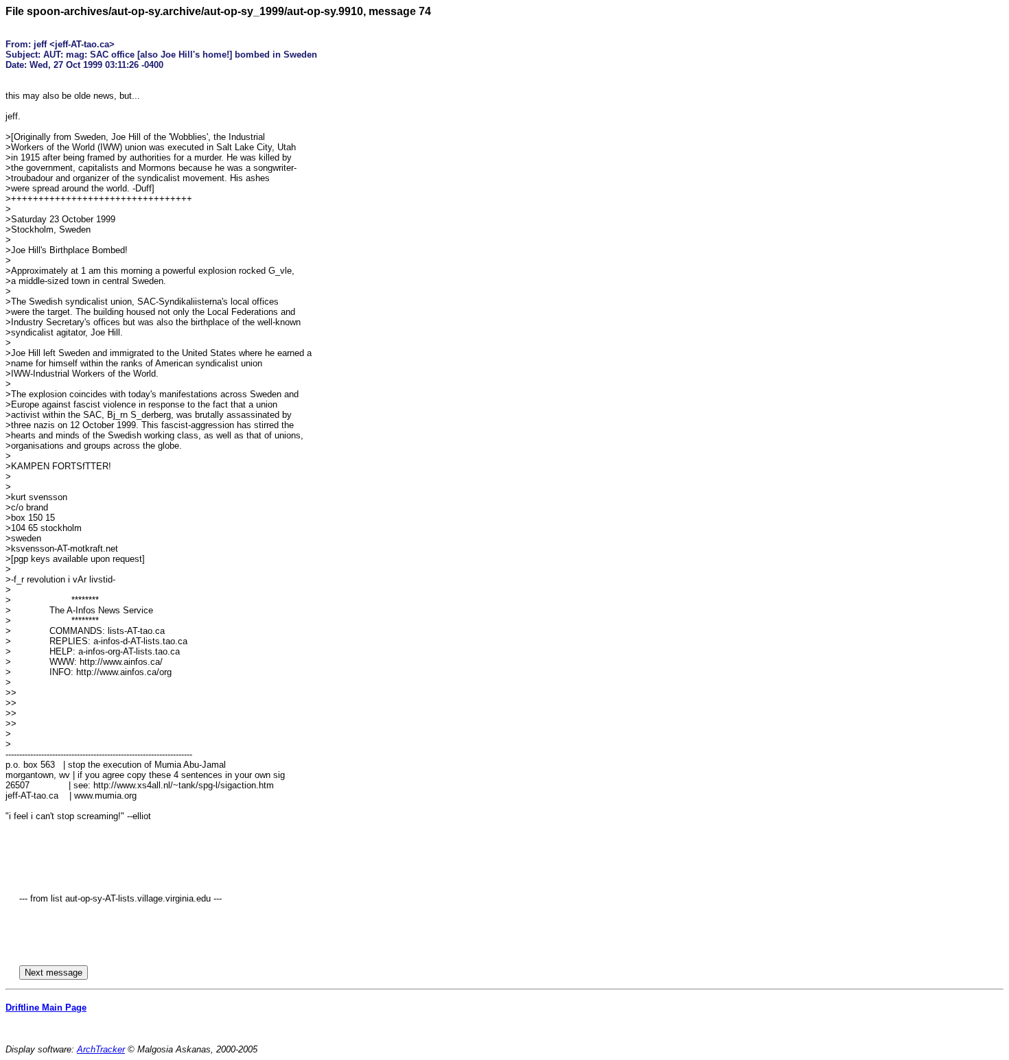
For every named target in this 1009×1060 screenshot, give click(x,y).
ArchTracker (101, 1049)
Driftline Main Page (45, 1007)
